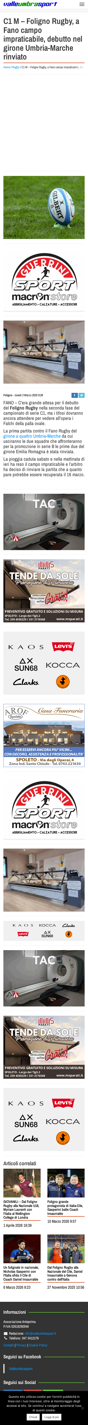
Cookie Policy (38, 1345)
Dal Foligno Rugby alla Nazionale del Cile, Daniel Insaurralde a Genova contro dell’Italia (64, 1273)
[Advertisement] (44, 123)
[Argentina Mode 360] (44, 663)
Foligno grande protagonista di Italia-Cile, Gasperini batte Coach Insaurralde (65, 1207)
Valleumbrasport (20, 1368)
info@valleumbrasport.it (40, 1333)
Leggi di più (51, 1417)
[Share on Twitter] (82, 395)
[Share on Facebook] (75, 395)
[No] (82, 1408)
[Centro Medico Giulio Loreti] (44, 522)
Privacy (21, 1345)
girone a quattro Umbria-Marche (32, 436)
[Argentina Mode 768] (44, 931)
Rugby (15, 67)
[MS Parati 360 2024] (44, 590)
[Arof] (44, 735)
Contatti (8, 1345)
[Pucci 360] (44, 352)
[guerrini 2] (44, 279)
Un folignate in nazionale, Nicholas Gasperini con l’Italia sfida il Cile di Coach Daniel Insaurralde (21, 1273)
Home (6, 67)
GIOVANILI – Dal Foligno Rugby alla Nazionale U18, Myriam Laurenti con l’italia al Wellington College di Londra (21, 1209)
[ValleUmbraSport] (30, 4)
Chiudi (33, 1417)
